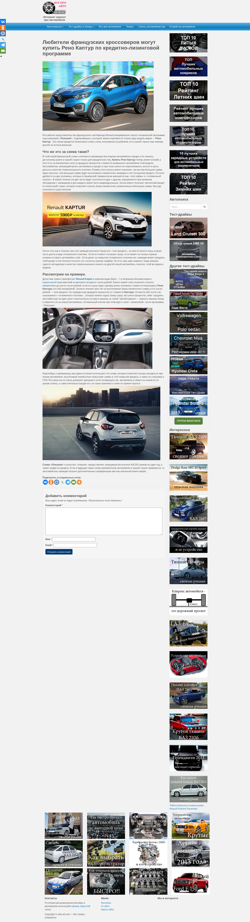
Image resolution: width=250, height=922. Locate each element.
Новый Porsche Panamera (183, 808)
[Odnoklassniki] (51, 482)
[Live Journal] (62, 482)
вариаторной (50, 282)
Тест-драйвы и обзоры (80, 26)
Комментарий (54, 505)
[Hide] (1, 56)
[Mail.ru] (56, 482)
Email (49, 545)
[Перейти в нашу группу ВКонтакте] (188, 420)
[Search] (204, 206)
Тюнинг (129, 26)
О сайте (105, 906)
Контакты (106, 902)
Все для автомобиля (110, 26)
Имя (48, 539)
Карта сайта (107, 909)
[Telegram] (67, 482)
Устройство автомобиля (182, 26)
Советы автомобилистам (151, 26)
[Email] (73, 482)
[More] (79, 482)
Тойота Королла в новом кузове (187, 805)
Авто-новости (54, 26)
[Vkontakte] (45, 482)
